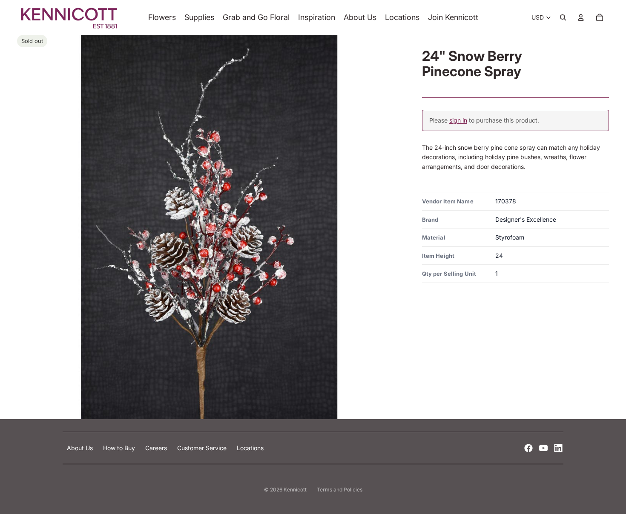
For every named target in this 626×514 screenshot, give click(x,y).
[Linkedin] (558, 448)
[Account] (580, 17)
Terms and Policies (339, 489)
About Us (81, 447)
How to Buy (120, 447)
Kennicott (295, 489)
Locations (250, 447)
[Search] (563, 17)
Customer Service (202, 447)
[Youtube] (543, 448)
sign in (458, 120)
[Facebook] (528, 448)
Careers (157, 447)
